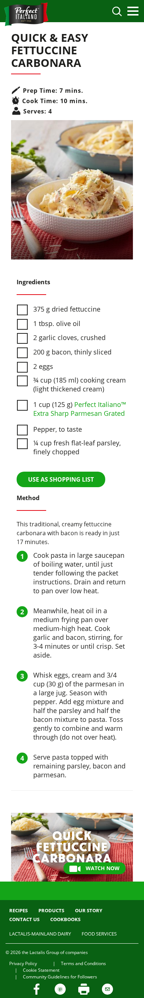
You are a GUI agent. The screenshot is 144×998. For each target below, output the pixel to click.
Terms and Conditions (83, 963)
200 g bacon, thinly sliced (72, 351)
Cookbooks (65, 919)
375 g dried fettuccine (66, 309)
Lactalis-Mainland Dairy (40, 933)
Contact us (24, 919)
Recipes (18, 910)
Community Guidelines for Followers (60, 977)
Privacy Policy (23, 963)
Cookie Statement (41, 970)
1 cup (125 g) (79, 409)
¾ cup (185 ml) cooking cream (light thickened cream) (79, 384)
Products (51, 910)
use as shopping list (61, 479)
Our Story (88, 910)
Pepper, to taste (57, 429)
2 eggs (43, 366)
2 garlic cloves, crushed (69, 337)
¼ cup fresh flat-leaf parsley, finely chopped (77, 447)
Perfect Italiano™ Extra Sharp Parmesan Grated (79, 409)
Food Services (99, 933)
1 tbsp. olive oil (56, 323)
